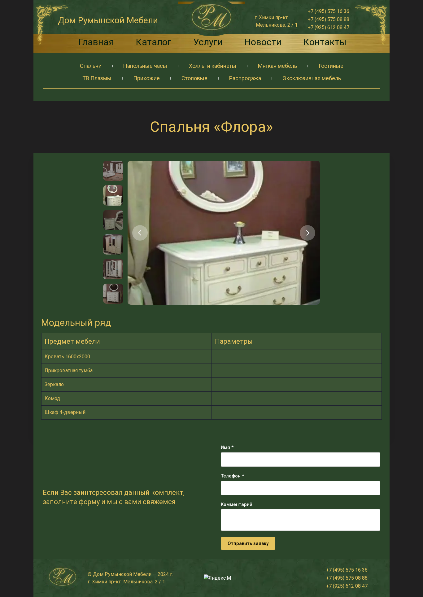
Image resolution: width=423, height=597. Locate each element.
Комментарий (236, 504)
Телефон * (232, 476)
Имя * (227, 447)
